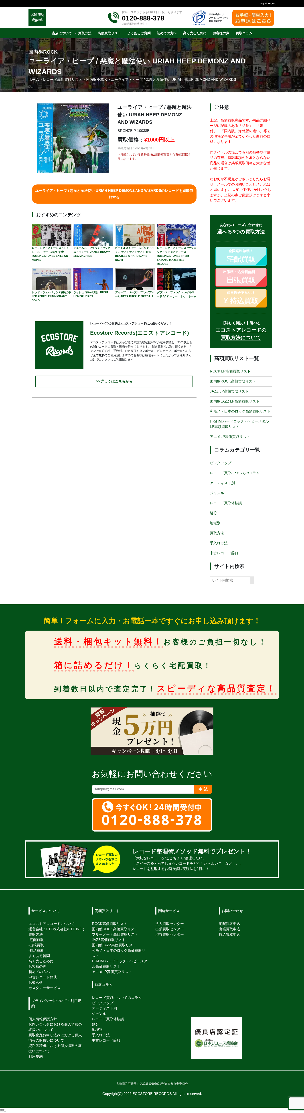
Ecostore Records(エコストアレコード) (139, 333)
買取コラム (104, 985)
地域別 (215, 523)
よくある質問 (39, 956)
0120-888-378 (143, 18)
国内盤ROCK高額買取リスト (233, 381)
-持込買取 (36, 950)
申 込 (203, 789)
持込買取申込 (229, 934)
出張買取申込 (229, 929)
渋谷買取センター (169, 934)
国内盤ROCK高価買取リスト (115, 929)
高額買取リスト (107, 911)
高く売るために (40, 961)
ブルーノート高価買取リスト (115, 934)
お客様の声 (37, 966)
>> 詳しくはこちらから (114, 381)
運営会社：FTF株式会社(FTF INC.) (56, 929)
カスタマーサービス (44, 988)
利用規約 (35, 1056)
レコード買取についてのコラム (235, 473)
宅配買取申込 (229, 924)
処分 (213, 513)
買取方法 (217, 533)
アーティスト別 (222, 483)
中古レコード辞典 (224, 553)
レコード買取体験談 (226, 503)
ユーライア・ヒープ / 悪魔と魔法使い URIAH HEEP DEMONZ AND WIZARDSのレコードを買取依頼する (114, 194)
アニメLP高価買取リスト (230, 437)
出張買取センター (169, 929)
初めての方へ (39, 972)
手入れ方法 (219, 543)
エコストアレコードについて (51, 924)
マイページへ (267, 3)
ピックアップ (220, 463)
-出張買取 (36, 945)
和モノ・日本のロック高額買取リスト (240, 411)
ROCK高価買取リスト (109, 924)
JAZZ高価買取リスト (109, 940)
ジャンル (217, 493)
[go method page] (268, 859)
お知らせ (35, 982)
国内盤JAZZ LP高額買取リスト (234, 401)
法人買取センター (169, 924)
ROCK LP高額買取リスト (230, 371)
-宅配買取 (36, 940)
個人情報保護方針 (42, 1019)
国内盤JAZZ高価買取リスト (114, 945)
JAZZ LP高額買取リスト (229, 391)
